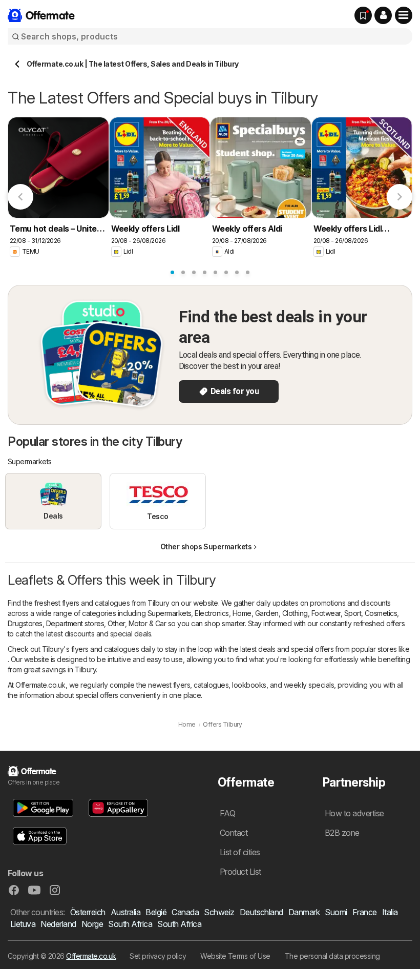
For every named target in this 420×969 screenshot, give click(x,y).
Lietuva (22, 924)
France (364, 912)
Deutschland (261, 912)
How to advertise (354, 813)
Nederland (58, 924)
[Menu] (403, 15)
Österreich (88, 912)
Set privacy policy (158, 956)
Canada (185, 912)
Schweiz (219, 912)
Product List (240, 872)
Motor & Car (147, 623)
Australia (125, 912)
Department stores (75, 623)
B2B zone (342, 833)
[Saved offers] (363, 15)
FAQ (227, 813)
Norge (92, 924)
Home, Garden (256, 613)
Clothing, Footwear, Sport (321, 613)
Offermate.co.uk (91, 956)
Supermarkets (170, 613)
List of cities (240, 852)
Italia (390, 912)
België (155, 912)
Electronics (211, 613)
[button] (383, 15)
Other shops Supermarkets (206, 546)
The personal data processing (332, 956)
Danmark (304, 912)
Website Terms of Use (235, 956)
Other (116, 623)
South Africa (130, 924)
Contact (233, 833)
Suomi (336, 912)
